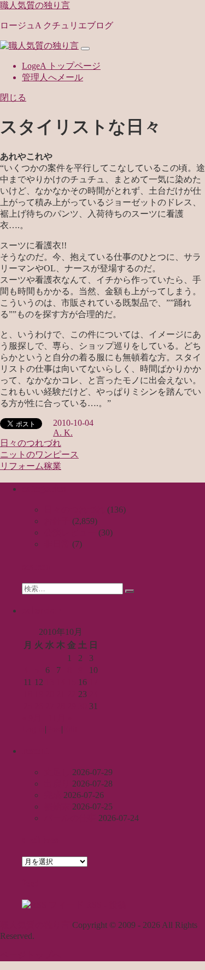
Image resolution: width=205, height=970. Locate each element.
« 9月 (32, 718)
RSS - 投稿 (105, 904)
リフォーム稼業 (30, 466)
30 (82, 706)
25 (28, 706)
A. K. (63, 432)
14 (60, 682)
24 (93, 694)
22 (71, 694)
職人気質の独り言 (35, 5)
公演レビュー (70, 532)
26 (38, 706)
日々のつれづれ (30, 443)
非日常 (57, 544)
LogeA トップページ (61, 65)
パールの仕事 (70, 818)
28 (60, 706)
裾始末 (57, 806)
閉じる (13, 97)
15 (71, 682)
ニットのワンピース (39, 454)
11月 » (60, 718)
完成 (52, 795)
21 (60, 694)
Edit (70, 729)
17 (93, 682)
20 (49, 694)
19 (38, 694)
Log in (33, 729)
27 (49, 706)
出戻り (57, 783)
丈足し (57, 772)
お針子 (57, 521)
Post (53, 729)
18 (28, 694)
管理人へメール (52, 77)
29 (71, 706)
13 (49, 682)
